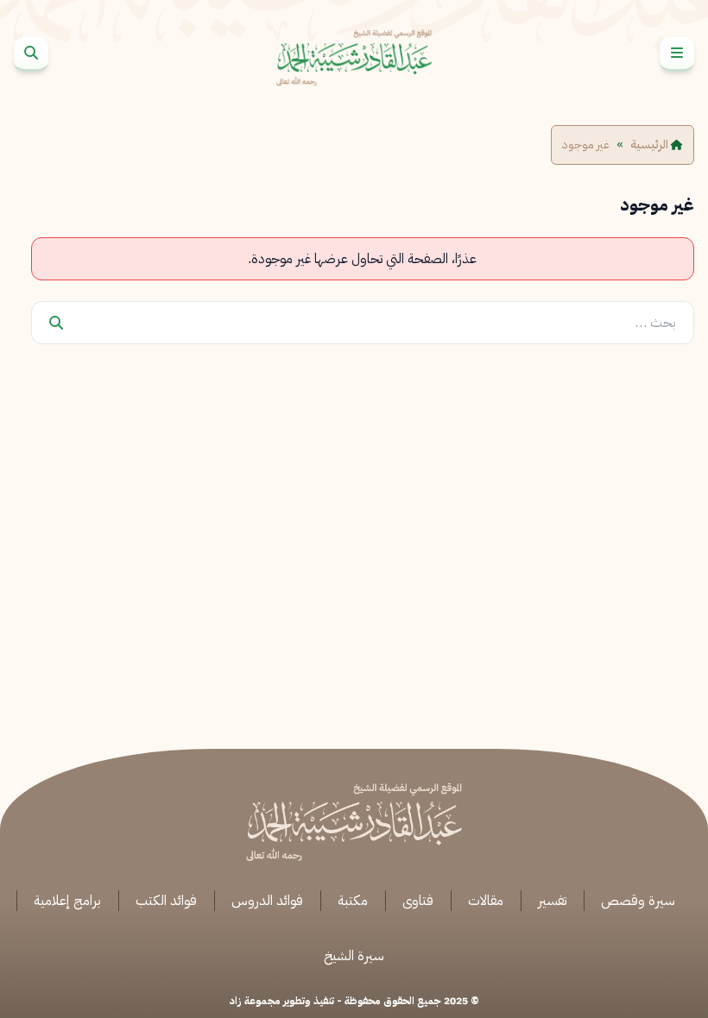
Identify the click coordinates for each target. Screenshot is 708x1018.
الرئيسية (650, 145)
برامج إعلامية (67, 900)
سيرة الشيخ (354, 956)
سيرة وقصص (638, 900)
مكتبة (353, 900)
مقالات (485, 900)
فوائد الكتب (166, 900)
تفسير (552, 900)
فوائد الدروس (267, 900)
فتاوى (417, 900)
